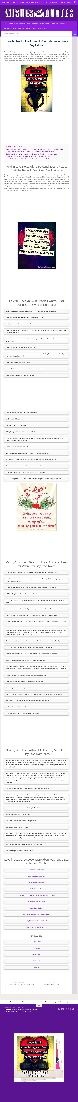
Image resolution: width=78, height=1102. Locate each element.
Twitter (35, 967)
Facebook (36, 942)
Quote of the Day (13, 23)
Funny (47, 23)
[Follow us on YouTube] (69, 1009)
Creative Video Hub (37, 28)
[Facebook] (59, 1009)
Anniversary (34, 23)
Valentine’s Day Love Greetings (36, 889)
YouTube (36, 961)
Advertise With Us (32, 1002)
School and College (24, 23)
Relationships (20, 2)
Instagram (35, 954)
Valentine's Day (9, 33)
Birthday (8, 2)
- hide (20, 146)
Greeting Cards (54, 23)
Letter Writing (6, 28)
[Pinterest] (62, 1009)
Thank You (63, 2)
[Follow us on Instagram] (66, 1009)
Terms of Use (44, 1002)
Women (28, 28)
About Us (12, 1002)
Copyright (54, 1002)
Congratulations (54, 2)
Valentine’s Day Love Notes (36, 901)
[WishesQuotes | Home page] (39, 13)
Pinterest (36, 948)
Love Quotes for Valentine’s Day (36, 927)
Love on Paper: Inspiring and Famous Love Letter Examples (36, 895)
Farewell (69, 2)
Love (14, 2)
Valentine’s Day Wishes (36, 882)
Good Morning (30, 2)
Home (3, 2)
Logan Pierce (31, 48)
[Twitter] (73, 1009)
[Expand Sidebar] (74, 34)
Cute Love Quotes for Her (36, 876)
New (45, 28)
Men (23, 28)
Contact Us (21, 1002)
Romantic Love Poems (36, 870)
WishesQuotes (16, 1009)
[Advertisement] (36, 128)
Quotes (5, 23)
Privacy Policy (64, 1002)
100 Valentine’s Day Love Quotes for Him (36, 914)
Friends (41, 23)
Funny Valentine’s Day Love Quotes (36, 921)
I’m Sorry (45, 2)
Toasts (19, 28)
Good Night (38, 2)
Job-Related (63, 23)
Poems (14, 28)
